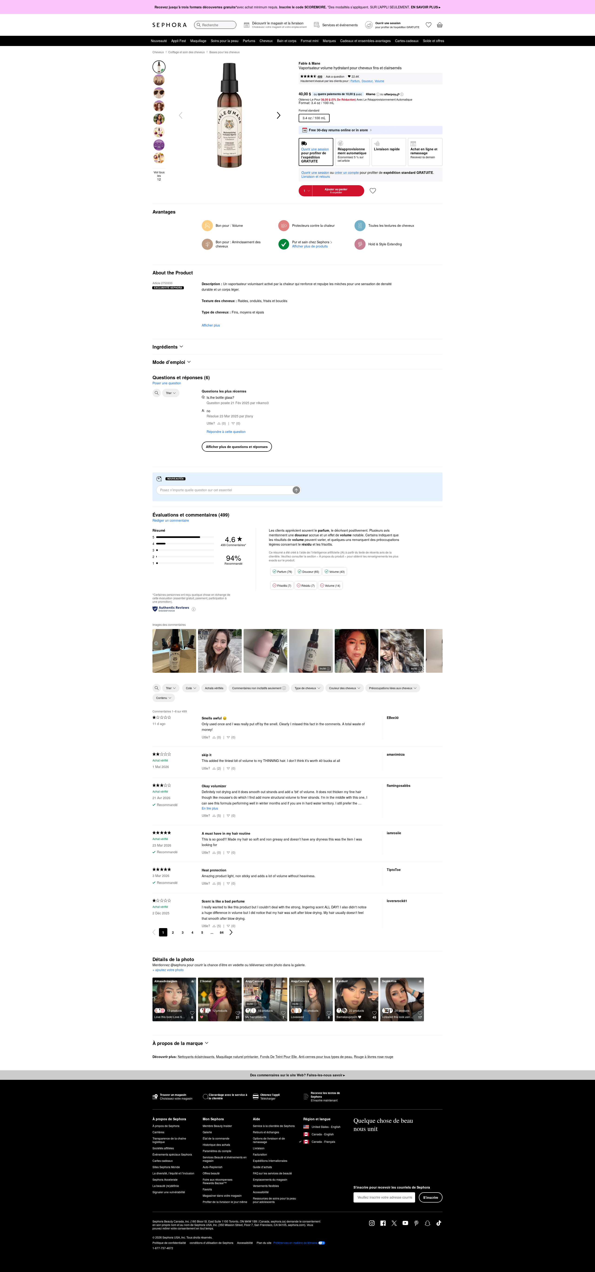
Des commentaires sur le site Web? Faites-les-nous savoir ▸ (297, 1075)
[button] (377, 94)
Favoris (207, 1189)
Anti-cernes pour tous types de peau (325, 1056)
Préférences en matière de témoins (295, 1243)
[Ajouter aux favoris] (373, 191)
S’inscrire (430, 1197)
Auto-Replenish (212, 1167)
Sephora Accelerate (165, 1179)
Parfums (249, 40)
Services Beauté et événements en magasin (225, 1159)
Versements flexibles (266, 1186)
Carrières (158, 1132)
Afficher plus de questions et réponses (237, 446)
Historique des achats (216, 1145)
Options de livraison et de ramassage (269, 1140)
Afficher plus (211, 325)
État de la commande (216, 1138)
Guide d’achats (262, 1167)
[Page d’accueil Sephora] (169, 25)
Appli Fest (178, 40)
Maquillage (198, 40)
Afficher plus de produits (310, 246)
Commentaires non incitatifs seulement (256, 688)
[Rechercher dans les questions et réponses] (156, 393)
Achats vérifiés (214, 688)
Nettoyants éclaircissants (196, 1056)
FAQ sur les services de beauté (272, 1173)
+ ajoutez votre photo (168, 970)
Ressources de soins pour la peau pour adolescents (274, 1200)
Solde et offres (433, 40)
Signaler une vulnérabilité (168, 1192)
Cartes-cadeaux (407, 40)
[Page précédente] (154, 932)
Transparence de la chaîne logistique (169, 1140)
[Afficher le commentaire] (174, 651)
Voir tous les (159, 175)
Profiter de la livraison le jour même (225, 1202)
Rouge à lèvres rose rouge (373, 1056)
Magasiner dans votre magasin (222, 1195)
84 (222, 932)
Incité (323, 668)
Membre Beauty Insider (217, 1126)
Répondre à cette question (226, 431)
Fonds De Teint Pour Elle (278, 1056)
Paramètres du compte (217, 1151)
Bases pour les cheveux (224, 52)
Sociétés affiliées (163, 1148)
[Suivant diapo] (278, 115)
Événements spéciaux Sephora (172, 1154)
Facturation (260, 1154)
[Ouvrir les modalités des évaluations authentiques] (193, 608)
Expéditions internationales (270, 1161)
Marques (329, 40)
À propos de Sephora (165, 1126)
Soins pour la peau (224, 40)
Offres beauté (211, 1173)
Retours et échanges (266, 1132)
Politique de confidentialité (169, 1243)
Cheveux (266, 40)
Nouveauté (159, 40)
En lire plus (210, 808)
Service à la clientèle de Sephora (274, 1126)
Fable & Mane (309, 63)
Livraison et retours (315, 176)
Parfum (355, 81)
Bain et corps (286, 40)
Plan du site (264, 1243)
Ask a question (335, 76)
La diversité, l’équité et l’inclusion (173, 1173)
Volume (379, 81)
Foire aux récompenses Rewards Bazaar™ (217, 1181)
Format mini (309, 40)
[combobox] (215, 25)
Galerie (207, 1132)
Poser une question (166, 383)
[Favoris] (428, 25)
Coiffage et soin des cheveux (186, 52)
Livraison (258, 1148)
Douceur (367, 81)
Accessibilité (261, 1192)
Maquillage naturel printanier (237, 1056)
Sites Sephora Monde (166, 1167)
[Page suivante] (231, 932)
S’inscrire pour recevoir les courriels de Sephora (392, 1187)
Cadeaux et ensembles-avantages (365, 40)
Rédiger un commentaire (170, 520)
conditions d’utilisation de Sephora (211, 1243)
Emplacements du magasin (270, 1179)
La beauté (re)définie (165, 1186)
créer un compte (347, 173)
